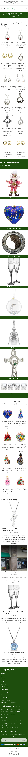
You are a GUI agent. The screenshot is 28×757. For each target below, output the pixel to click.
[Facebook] (9, 754)
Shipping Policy (5, 694)
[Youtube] (14, 754)
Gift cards (3, 684)
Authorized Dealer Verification (8, 702)
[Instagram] (12, 754)
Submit (23, 740)
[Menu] (1, 8)
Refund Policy (4, 692)
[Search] (4, 8)
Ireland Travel (4, 686)
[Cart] (26, 8)
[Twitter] (16, 754)
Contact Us (3, 678)
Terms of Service (5, 697)
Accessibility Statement (6, 700)
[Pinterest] (18, 754)
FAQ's (2, 681)
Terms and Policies (14, 751)
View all (25, 26)
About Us (3, 673)
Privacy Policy (4, 689)
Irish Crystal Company (15, 748)
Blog (2, 676)
